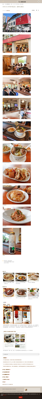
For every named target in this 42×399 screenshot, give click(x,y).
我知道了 (20, 397)
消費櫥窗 (4, 357)
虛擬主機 (11, 384)
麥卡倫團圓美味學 (6, 374)
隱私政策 (4, 395)
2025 (11, 4)
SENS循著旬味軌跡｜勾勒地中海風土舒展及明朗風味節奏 (12, 359)
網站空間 (4, 384)
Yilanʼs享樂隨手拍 (7, 4)
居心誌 (4, 381)
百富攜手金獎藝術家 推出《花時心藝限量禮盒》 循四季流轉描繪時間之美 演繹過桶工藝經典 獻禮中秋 (19, 366)
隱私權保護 (7, 389)
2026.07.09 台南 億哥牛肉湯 (20, 297)
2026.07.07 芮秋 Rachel (7, 297)
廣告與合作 (11, 389)
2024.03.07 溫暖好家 (31, 282)
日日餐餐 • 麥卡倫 (6, 379)
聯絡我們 (14, 389)
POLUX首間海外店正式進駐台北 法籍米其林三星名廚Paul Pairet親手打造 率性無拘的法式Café (18, 364)
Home (3, 4)
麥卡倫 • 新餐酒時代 (6, 369)
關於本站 (4, 389)
